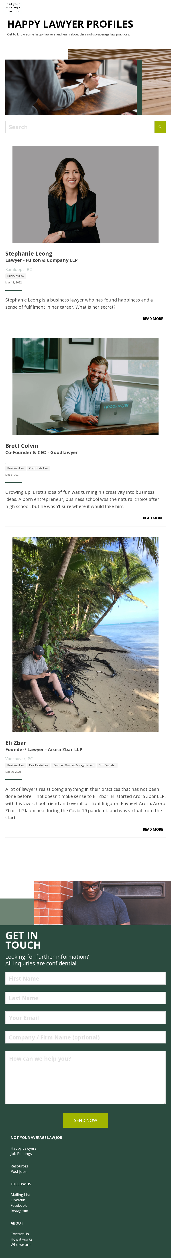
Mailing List (20, 1194)
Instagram (19, 1210)
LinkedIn (18, 1200)
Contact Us (20, 1233)
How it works (22, 1239)
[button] (160, 8)
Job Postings (21, 1153)
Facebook (19, 1205)
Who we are (21, 1244)
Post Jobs (18, 1171)
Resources (19, 1166)
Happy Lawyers (23, 1148)
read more (153, 318)
